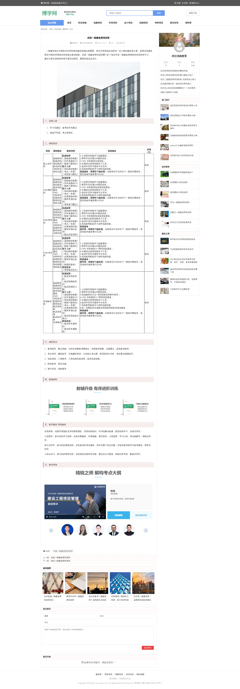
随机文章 (166, 234)
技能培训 (143, 23)
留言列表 (47, 657)
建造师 (65, 29)
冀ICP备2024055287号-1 (152, 683)
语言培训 (130, 674)
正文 (71, 29)
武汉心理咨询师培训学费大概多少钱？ (176, 75)
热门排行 (166, 100)
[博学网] (80, 13)
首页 (69, 23)
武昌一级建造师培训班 (63, 551)
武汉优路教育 (87, 43)
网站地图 (140, 674)
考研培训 (159, 23)
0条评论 (121, 43)
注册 (179, 3)
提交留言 (147, 648)
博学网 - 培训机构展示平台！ (55, 3)
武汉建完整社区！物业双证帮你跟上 (176, 84)
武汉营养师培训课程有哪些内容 (174, 71)
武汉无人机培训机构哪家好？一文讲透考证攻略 (179, 88)
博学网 (137, 683)
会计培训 (128, 23)
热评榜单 (166, 167)
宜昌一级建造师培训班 (60, 557)
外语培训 (113, 23)
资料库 (188, 23)
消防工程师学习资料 (169, 92)
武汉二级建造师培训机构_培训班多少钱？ (178, 79)
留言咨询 (174, 23)
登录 (186, 3)
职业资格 (82, 23)
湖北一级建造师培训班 (60, 561)
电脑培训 (98, 23)
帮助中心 (195, 3)
